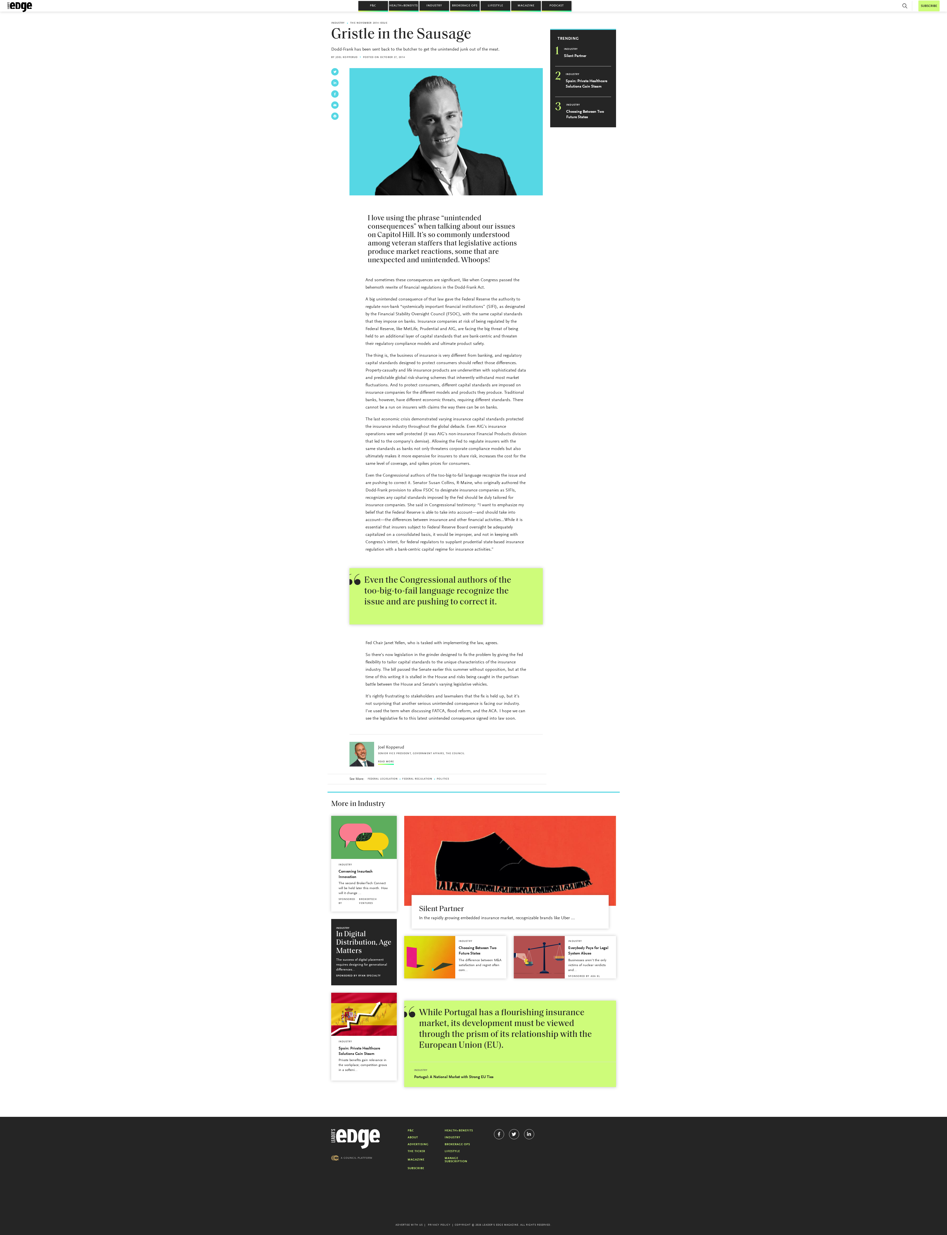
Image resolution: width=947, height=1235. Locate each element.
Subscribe (416, 1168)
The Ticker (416, 1151)
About (413, 1137)
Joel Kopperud (347, 57)
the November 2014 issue (368, 23)
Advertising (418, 1144)
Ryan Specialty (369, 976)
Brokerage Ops (464, 5)
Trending (568, 39)
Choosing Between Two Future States (585, 114)
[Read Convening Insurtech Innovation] (364, 837)
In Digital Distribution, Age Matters (363, 943)
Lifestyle (495, 5)
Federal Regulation (417, 779)
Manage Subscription (456, 1160)
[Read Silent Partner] (510, 861)
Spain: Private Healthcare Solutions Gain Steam (586, 84)
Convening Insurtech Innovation (356, 874)
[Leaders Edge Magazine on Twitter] (514, 1134)
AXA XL (595, 976)
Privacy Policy (439, 1225)
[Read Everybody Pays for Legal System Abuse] (539, 957)
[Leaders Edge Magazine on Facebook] (499, 1134)
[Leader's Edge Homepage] (355, 1139)
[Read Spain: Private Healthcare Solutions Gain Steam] (364, 1014)
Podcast (556, 5)
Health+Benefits (403, 5)
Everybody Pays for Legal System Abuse (588, 950)
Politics (443, 779)
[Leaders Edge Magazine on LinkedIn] (529, 1134)
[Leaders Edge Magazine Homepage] (19, 7)
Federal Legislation (383, 779)
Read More (386, 762)
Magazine (526, 5)
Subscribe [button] (929, 6)
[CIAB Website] (351, 1157)
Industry (434, 5)
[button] (904, 5)
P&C (373, 5)
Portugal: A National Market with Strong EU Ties (453, 1077)
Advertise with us (409, 1225)
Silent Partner (575, 56)
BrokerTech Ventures (368, 901)
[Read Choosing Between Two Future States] (429, 957)
